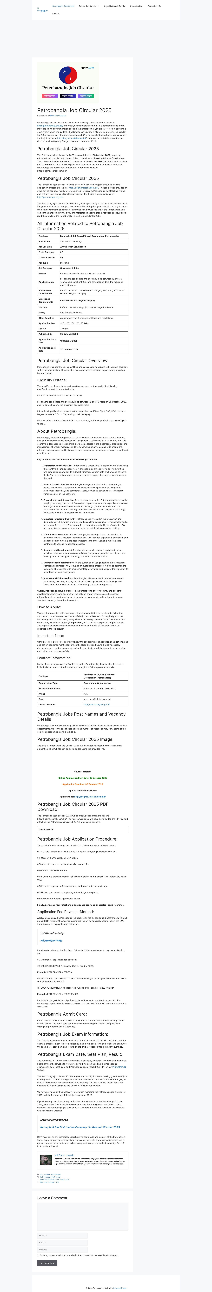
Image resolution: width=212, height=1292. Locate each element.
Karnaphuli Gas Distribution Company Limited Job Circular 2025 (80, 1127)
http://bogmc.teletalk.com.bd (71, 138)
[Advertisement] (82, 39)
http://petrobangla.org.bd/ (50, 125)
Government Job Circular (63, 6)
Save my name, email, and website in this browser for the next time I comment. (79, 1255)
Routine (55, 13)
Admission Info (154, 6)
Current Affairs (136, 6)
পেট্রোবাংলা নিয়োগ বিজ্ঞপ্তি (51, 940)
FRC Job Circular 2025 (49, 1182)
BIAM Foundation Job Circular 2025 (54, 1180)
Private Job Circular (87, 6)
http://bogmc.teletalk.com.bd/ (83, 188)
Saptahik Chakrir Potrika (114, 6)
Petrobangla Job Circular (50, 1177)
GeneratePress (119, 1288)
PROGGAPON (119, 1067)
